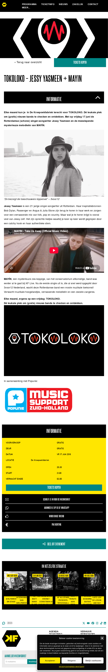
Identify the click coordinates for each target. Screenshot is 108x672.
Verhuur (86, 631)
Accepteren (50, 660)
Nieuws (63, 4)
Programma (29, 4)
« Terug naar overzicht (28, 62)
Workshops (87, 634)
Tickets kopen (80, 62)
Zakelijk (77, 4)
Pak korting (56, 524)
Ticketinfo (47, 4)
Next (104, 587)
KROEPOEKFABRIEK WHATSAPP (71, 666)
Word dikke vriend (56, 516)
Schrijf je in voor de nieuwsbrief (56, 499)
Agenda (54, 631)
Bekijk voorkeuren (93, 660)
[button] (102, 638)
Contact (93, 4)
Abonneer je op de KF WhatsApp (56, 507)
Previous (4, 587)
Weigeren (72, 660)
